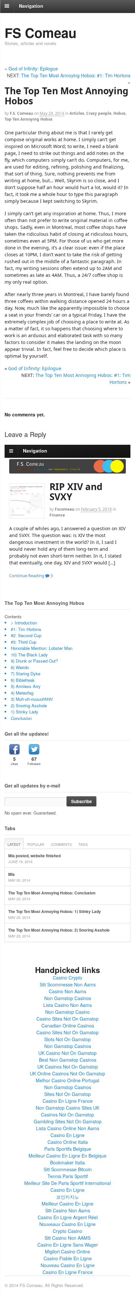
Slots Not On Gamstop (67, 1039)
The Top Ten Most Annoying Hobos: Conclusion (51, 893)
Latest (14, 844)
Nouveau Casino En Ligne (68, 1265)
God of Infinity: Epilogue (33, 68)
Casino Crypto (67, 977)
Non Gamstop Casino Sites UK (67, 1107)
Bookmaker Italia (67, 1162)
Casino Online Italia (68, 1142)
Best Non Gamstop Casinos (67, 1059)
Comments (61, 844)
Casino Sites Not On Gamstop (67, 1018)
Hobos (119, 113)
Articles (76, 113)
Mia (11, 874)
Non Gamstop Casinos (67, 998)
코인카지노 (67, 1196)
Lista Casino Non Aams (67, 1005)
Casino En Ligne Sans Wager (67, 1244)
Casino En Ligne (67, 1135)
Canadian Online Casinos (67, 1025)
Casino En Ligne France (68, 1101)
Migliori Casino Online (67, 1251)
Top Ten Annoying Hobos (28, 119)
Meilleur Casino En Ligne (67, 1203)
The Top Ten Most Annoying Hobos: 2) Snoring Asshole (59, 930)
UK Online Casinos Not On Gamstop (67, 1073)
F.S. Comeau (21, 113)
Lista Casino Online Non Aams (67, 1128)
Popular (35, 844)
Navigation (31, 6)
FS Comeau (40, 32)
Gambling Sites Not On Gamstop (68, 1121)
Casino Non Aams (67, 991)
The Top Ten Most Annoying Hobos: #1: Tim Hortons (75, 75)
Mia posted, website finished (34, 856)
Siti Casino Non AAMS (67, 1238)
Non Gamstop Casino (67, 1012)
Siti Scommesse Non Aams (68, 984)
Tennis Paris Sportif (68, 1176)
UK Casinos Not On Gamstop (67, 1066)
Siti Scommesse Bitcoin (68, 1169)
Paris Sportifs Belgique (67, 1148)
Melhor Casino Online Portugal (67, 1080)
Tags (83, 844)
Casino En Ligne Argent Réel (68, 1217)
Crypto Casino (67, 1231)
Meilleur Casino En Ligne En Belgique (67, 1155)
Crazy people (98, 113)
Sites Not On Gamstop (67, 1094)
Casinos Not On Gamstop (67, 1114)
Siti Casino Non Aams (67, 1210)
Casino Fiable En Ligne (68, 1258)
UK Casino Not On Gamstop (67, 1053)
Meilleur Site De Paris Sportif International (67, 1183)
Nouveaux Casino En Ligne (67, 1224)
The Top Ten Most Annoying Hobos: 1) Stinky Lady (54, 911)
